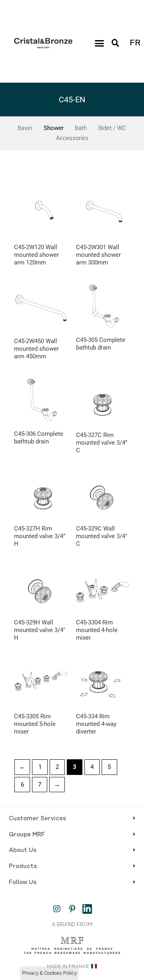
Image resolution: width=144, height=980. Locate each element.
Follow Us (22, 882)
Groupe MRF (27, 835)
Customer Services (37, 818)
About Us (22, 850)
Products (23, 866)
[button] (99, 43)
